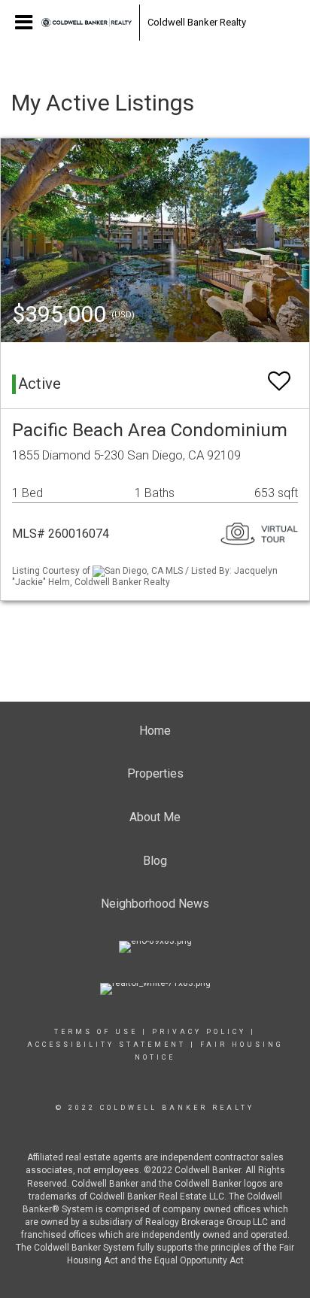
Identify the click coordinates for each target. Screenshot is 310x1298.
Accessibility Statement (106, 1044)
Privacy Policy (199, 1032)
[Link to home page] (86, 22)
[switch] (279, 374)
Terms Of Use (96, 1032)
